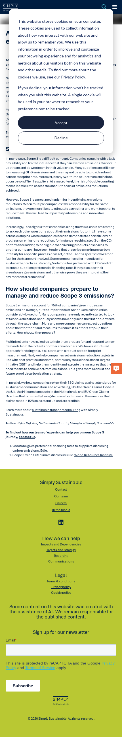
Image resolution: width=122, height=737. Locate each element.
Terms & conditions (61, 581)
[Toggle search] (104, 7)
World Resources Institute (93, 455)
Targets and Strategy (61, 550)
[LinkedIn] (61, 522)
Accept (61, 122)
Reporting (61, 556)
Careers (61, 503)
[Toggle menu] (114, 7)
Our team (61, 496)
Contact (61, 489)
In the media (61, 510)
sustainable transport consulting (56, 410)
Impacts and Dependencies (61, 544)
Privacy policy (61, 587)
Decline (61, 137)
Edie (43, 450)
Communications (61, 561)
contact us (27, 437)
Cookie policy (61, 593)
